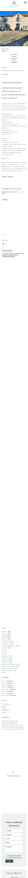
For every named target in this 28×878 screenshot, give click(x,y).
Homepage (4, 67)
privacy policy (9, 857)
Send (9, 861)
